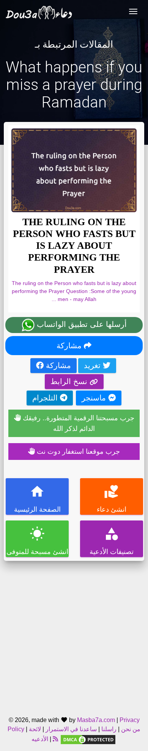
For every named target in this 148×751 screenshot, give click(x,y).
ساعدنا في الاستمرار (71, 729)
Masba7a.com (96, 720)
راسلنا (109, 729)
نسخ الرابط (70, 381)
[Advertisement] (74, 635)
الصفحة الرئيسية (37, 498)
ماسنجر (95, 398)
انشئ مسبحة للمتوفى (37, 541)
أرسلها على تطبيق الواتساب (81, 324)
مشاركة (70, 345)
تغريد (93, 365)
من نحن (130, 729)
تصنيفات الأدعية (112, 541)
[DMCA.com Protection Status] (88, 739)
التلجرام (46, 398)
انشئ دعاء (111, 498)
